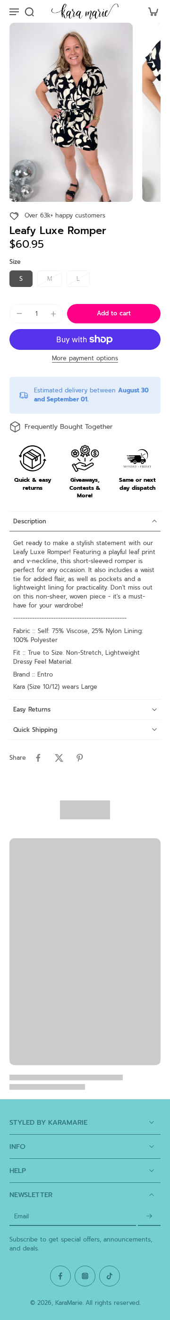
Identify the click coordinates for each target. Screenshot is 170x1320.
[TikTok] (109, 1276)
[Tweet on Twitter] (59, 757)
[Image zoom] (71, 112)
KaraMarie (69, 1302)
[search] (29, 11)
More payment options (85, 359)
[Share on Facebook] (38, 757)
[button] (114, 313)
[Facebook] (60, 1276)
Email (21, 1216)
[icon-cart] (150, 11)
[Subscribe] (149, 1216)
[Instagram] (85, 1276)
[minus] (19, 313)
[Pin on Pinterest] (79, 757)
